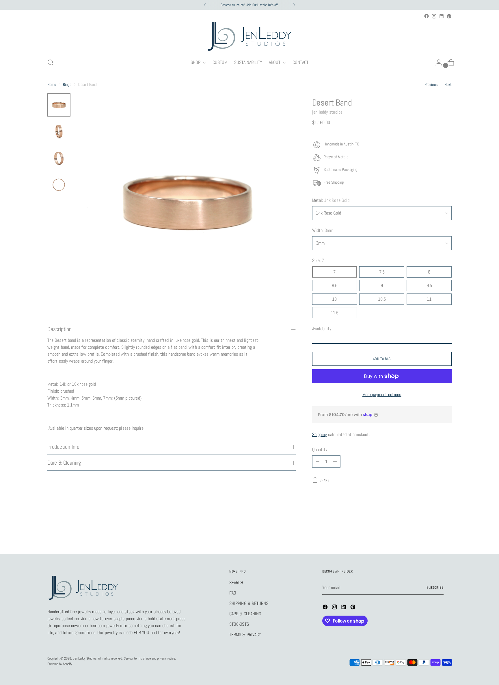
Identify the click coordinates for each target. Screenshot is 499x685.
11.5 (334, 313)
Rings (67, 84)
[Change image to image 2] (58, 131)
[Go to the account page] (436, 62)
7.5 (382, 272)
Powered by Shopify (59, 664)
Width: (323, 230)
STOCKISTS (239, 624)
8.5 (334, 286)
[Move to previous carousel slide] (433, 534)
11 (429, 299)
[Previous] (205, 5)
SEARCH (236, 582)
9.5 (429, 286)
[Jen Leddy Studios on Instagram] (434, 16)
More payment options (381, 395)
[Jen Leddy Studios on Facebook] (426, 16)
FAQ (232, 593)
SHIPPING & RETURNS (248, 603)
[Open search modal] (50, 62)
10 (334, 299)
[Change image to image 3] (58, 158)
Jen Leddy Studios (84, 658)
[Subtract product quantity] (317, 461)
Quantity (319, 449)
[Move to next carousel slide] (447, 534)
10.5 (382, 299)
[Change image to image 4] (58, 184)
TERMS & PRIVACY (245, 635)
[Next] (294, 5)
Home (51, 84)
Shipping (319, 434)
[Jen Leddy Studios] (249, 36)
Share (324, 480)
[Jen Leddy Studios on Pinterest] (449, 16)
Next (448, 84)
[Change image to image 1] (58, 105)
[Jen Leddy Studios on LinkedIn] (441, 16)
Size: (318, 260)
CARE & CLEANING (245, 614)
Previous (430, 84)
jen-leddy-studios (327, 112)
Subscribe (435, 587)
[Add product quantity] (335, 461)
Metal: (331, 200)
